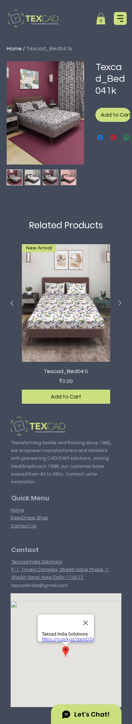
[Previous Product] (12, 303)
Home (14, 48)
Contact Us (23, 526)
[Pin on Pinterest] (113, 137)
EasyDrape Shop (29, 517)
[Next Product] (120, 303)
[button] (101, 18)
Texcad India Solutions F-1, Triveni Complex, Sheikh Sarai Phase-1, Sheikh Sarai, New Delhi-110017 (60, 569)
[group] (66, 324)
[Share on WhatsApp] (126, 137)
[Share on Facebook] (100, 137)
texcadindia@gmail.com (39, 585)
